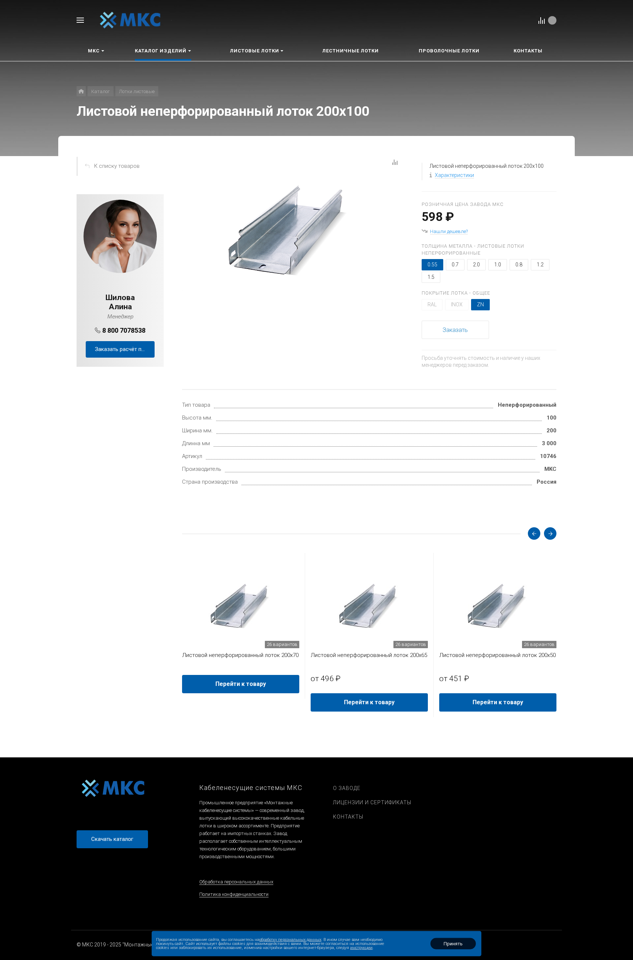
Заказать (455, 329)
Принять (453, 943)
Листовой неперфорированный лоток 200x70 (240, 655)
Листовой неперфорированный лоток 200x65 (369, 655)
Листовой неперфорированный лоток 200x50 (497, 655)
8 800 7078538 (123, 330)
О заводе (346, 788)
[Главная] (81, 91)
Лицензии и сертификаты (372, 802)
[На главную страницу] (130, 19)
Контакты (348, 817)
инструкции (361, 947)
